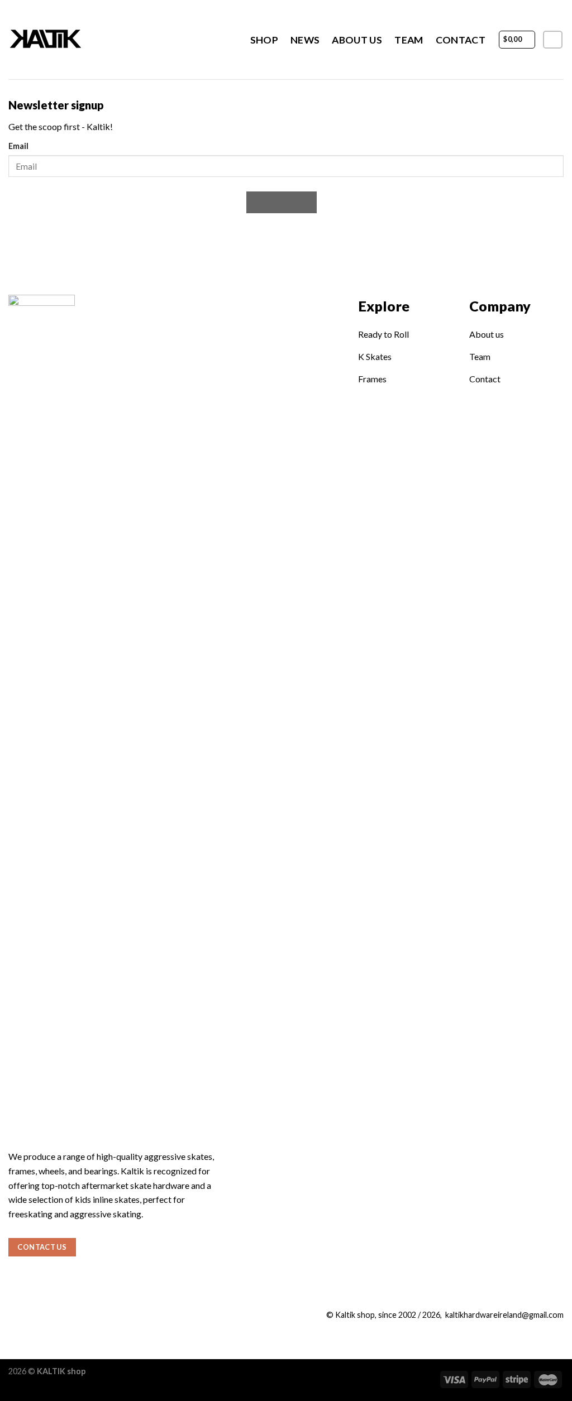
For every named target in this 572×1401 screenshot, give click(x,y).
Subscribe (282, 202)
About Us (357, 40)
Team (408, 40)
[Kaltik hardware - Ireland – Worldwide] (70, 39)
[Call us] (53, 1317)
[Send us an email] (35, 1317)
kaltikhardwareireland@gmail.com (504, 1315)
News (305, 40)
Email (18, 146)
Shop (264, 40)
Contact (460, 40)
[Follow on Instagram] (553, 40)
